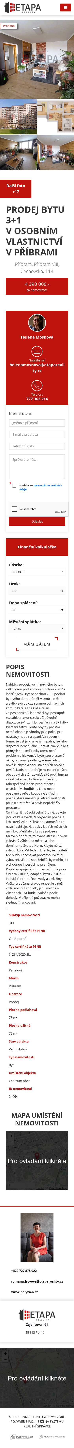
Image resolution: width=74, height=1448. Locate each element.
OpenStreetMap (58, 1188)
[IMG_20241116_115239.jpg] (37, 59)
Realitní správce (37, 1426)
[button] (37, 1156)
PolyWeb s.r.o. (22, 1421)
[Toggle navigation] (65, 7)
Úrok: (14, 584)
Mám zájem (37, 644)
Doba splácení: (23, 602)
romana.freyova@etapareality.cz (37, 1281)
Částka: (16, 565)
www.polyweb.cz (24, 1292)
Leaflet (40, 1188)
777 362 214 (37, 399)
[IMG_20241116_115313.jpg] (18, 152)
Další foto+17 (15, 188)
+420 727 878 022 (24, 1271)
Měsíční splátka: (25, 621)
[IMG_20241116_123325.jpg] (18, 116)
